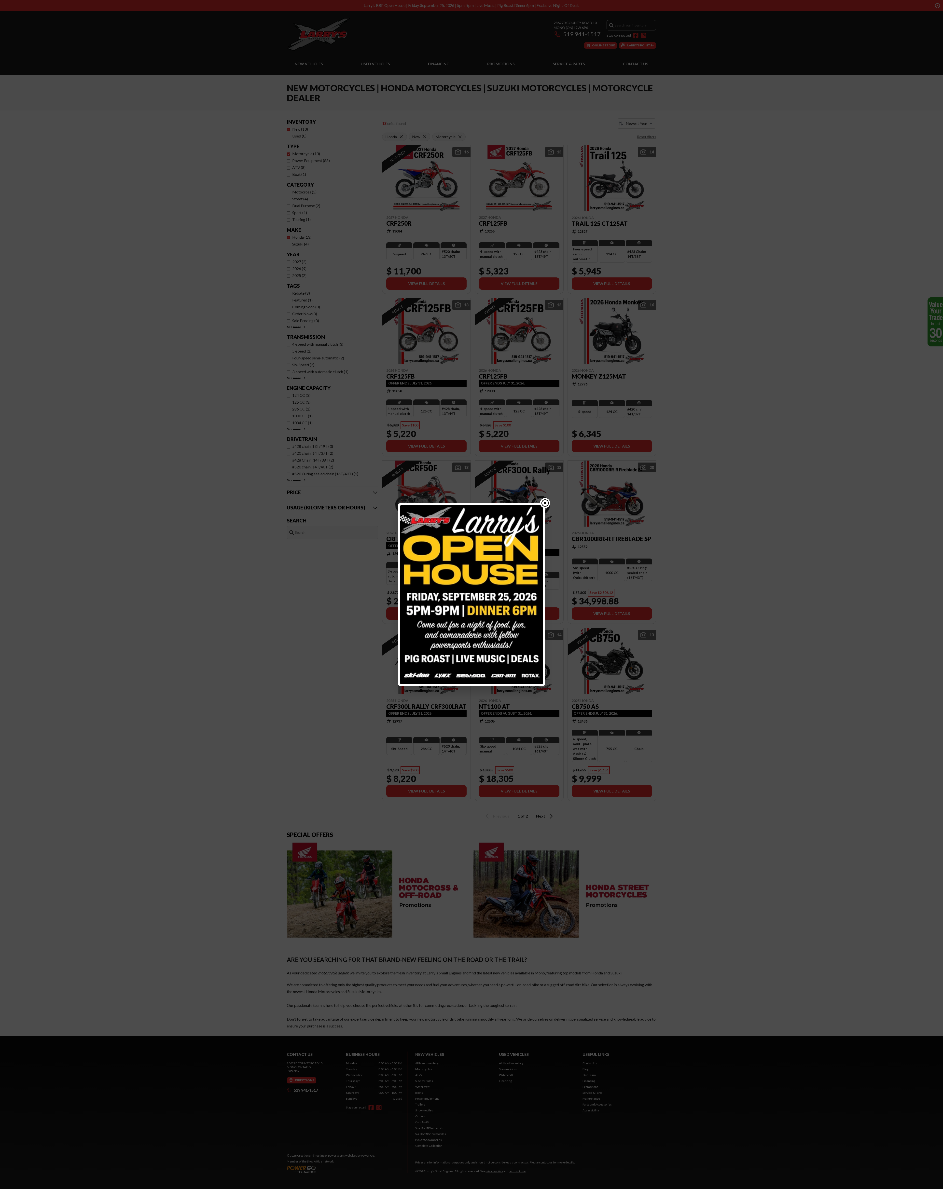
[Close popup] (545, 503)
